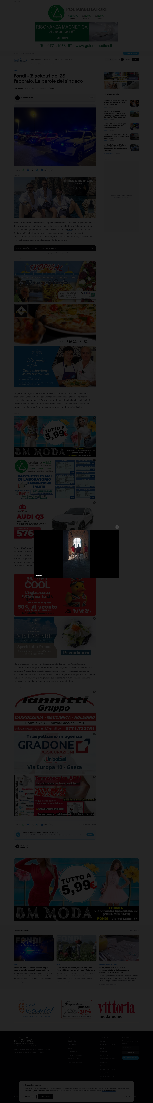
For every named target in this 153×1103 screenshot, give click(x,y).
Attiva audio (39, 575)
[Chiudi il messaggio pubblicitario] (117, 527)
